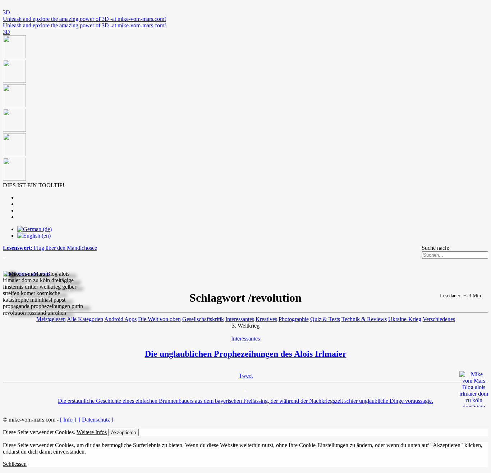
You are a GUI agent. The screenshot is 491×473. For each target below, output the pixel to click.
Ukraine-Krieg (404, 319)
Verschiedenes (439, 319)
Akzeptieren (123, 432)
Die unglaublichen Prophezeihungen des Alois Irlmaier (246, 354)
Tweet (246, 376)
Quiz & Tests (325, 319)
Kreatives (266, 319)
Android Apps (120, 319)
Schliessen (15, 464)
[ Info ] (68, 419)
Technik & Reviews (364, 319)
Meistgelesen (51, 319)
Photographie (294, 319)
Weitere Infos (92, 432)
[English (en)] (34, 236)
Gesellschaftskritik (203, 319)
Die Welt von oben (159, 319)
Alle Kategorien (85, 319)
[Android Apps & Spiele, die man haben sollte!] (245, 108)
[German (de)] (34, 229)
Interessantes (239, 319)
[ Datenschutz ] (96, 419)
